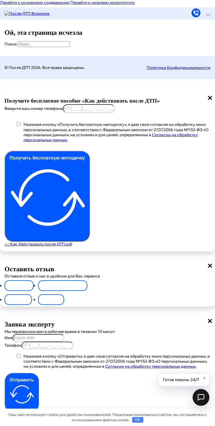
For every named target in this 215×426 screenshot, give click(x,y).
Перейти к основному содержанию (34, 2)
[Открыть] (208, 15)
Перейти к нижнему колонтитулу (102, 2)
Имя (8, 337)
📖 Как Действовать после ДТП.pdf (38, 244)
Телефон (13, 345)
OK (137, 420)
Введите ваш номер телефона (33, 108)
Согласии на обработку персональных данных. (150, 366)
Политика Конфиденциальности (179, 67)
